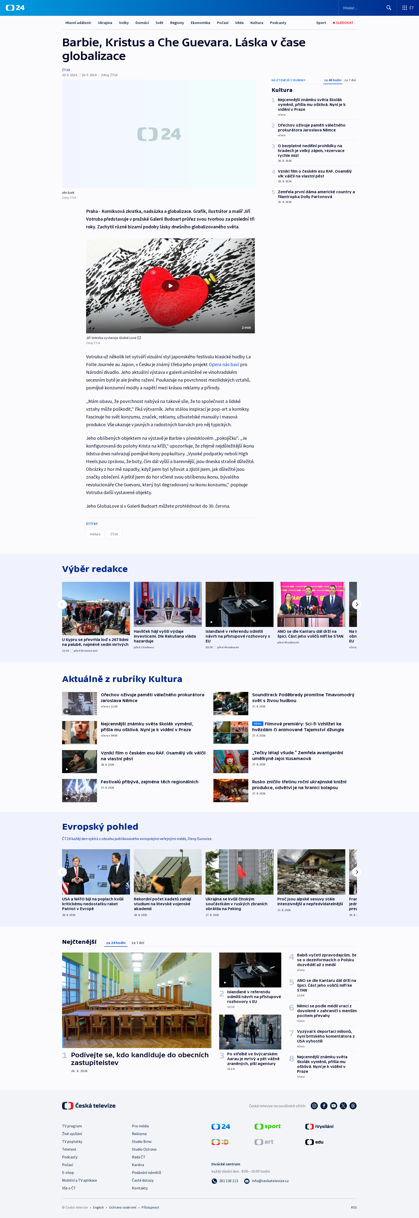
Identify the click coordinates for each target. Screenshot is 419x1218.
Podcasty (278, 22)
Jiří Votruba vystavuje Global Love (111, 338)
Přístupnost (150, 1207)
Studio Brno (142, 1141)
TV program (72, 1125)
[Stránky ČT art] (264, 1141)
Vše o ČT (69, 1188)
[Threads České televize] (353, 1106)
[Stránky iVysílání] (319, 1126)
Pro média (140, 1125)
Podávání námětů (146, 1172)
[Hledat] (389, 8)
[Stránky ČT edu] (314, 1141)
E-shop (68, 1172)
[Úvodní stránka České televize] (89, 1106)
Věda (239, 22)
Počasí (222, 22)
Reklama (139, 1133)
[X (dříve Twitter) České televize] (343, 1106)
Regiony (177, 22)
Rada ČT (138, 1156)
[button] (170, 285)
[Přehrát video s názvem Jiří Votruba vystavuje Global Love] (170, 286)
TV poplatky (72, 1141)
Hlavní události (78, 22)
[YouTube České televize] (334, 1106)
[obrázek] (159, 134)
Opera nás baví (224, 364)
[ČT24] (15, 8)
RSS (354, 1207)
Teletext (69, 1149)
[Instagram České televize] (314, 1106)
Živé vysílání (72, 1133)
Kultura (256, 22)
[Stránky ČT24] (220, 1126)
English (98, 1207)
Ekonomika (200, 22)
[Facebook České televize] (324, 1106)
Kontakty (140, 1188)
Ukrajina (105, 22)
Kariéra (138, 1164)
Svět (159, 22)
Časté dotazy (142, 1180)
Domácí (142, 22)
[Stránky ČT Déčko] (220, 1141)
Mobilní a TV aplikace (79, 1180)
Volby (124, 22)
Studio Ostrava (144, 1149)
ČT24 (66, 70)
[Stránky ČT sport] (268, 1126)
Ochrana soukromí (122, 1207)
